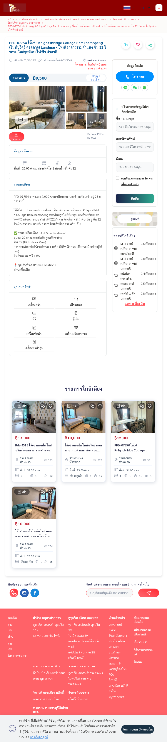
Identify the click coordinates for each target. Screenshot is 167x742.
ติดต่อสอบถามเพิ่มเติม (23, 584)
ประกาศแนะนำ (30, 19)
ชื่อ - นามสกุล (125, 118)
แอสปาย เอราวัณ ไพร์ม (46, 635)
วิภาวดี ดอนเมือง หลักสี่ (48, 692)
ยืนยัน (135, 198)
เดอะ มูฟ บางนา (43, 678)
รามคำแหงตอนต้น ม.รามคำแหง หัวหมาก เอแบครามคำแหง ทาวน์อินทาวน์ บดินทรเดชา (89, 19)
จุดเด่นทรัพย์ (22, 286)
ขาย (10, 624)
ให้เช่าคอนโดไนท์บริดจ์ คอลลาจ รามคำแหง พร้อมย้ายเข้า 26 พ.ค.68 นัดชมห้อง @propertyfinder (33, 533)
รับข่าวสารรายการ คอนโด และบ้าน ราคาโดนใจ (117, 584)
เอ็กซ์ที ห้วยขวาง (78, 699)
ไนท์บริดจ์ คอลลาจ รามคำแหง (24, 22)
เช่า (10, 630)
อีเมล (119, 159)
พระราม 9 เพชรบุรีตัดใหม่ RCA (118, 668)
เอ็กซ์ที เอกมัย (76, 658)
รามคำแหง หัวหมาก (81, 666)
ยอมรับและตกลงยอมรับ (134, 178)
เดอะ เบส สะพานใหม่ (46, 699)
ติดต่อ (138, 662)
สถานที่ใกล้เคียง (124, 236)
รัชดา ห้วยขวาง (78, 692)
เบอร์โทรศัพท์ (125, 139)
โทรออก (138, 76)
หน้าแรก (12, 19)
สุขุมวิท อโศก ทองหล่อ (83, 618)
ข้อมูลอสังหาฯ (23, 151)
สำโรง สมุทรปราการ (47, 618)
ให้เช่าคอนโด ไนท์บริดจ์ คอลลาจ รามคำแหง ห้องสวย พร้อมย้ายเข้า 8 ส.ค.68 (83, 447)
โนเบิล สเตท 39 (78, 635)
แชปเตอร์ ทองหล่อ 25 (81, 652)
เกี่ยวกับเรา (140, 642)
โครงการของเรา (17, 655)
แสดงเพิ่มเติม (135, 303)
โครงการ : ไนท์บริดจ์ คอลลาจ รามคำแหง (91, 66)
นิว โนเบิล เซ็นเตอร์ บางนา (49, 673)
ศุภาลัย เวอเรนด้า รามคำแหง (85, 673)
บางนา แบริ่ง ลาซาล (46, 666)
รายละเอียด (22, 184)
